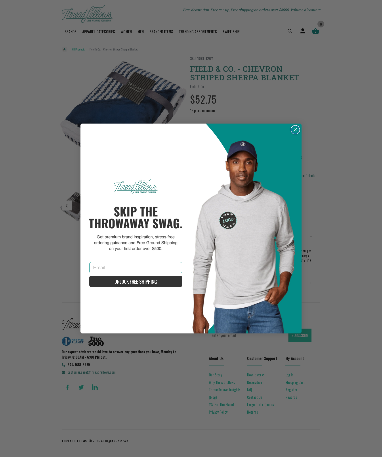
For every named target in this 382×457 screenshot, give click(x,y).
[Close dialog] (295, 130)
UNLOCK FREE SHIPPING (136, 281)
